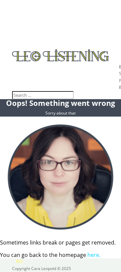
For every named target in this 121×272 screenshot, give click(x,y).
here (93, 255)
